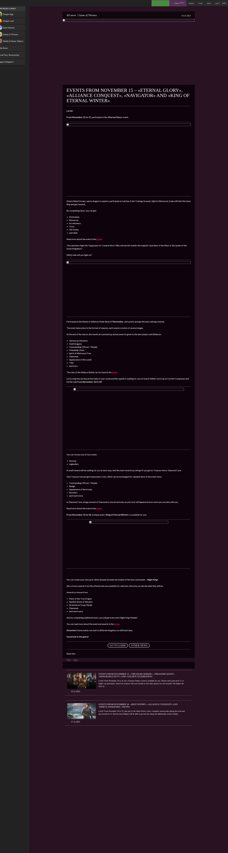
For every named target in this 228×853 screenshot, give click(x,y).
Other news (139, 645)
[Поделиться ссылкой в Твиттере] (102, 653)
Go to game (118, 645)
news (75, 660)
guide (99, 239)
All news (71, 15)
